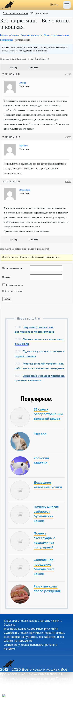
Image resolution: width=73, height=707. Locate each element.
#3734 (68, 181)
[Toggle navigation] (67, 5)
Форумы (14, 35)
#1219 (68, 74)
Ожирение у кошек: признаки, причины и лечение (30, 646)
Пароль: (6, 277)
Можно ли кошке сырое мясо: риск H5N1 (31, 628)
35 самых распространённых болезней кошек (49, 414)
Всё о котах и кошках (15, 13)
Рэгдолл (40, 434)
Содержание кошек (31, 35)
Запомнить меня (14, 284)
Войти (54, 5)
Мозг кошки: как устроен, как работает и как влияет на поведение (34, 638)
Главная (4, 35)
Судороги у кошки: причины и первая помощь (34, 632)
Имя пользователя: (12, 268)
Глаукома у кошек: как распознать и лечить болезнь (33, 622)
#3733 (68, 137)
